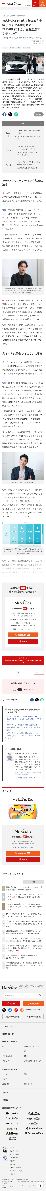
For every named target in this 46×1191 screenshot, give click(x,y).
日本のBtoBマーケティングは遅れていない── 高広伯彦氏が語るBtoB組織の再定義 (24, 888)
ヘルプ (12, 1148)
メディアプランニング (32, 1061)
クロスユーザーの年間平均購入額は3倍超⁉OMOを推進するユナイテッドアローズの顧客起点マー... (23, 727)
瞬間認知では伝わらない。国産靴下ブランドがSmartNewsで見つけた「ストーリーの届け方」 (23, 932)
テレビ (5, 48)
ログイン (24, 641)
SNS (25, 1056)
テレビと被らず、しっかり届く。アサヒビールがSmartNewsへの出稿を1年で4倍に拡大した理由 (24, 939)
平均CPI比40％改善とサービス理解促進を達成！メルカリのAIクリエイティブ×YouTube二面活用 (24, 905)
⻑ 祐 (4, 38)
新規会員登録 (24, 635)
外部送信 (12, 1174)
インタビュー (7, 1074)
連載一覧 (5, 1084)
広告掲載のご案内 (12, 1016)
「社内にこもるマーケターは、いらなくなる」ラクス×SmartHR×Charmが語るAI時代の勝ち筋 (24, 895)
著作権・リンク (15, 1151)
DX (3, 1046)
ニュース (6, 1026)
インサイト (6, 1061)
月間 (33, 882)
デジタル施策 (7, 1056)
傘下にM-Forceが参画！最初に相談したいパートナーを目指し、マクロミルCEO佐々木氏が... (23, 734)
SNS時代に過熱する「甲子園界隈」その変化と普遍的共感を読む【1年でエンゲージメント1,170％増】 (24, 965)
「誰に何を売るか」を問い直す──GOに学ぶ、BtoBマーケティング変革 (23, 956)
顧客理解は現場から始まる (27, 168)
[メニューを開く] (3, 3)
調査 (25, 1074)
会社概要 (12, 1164)
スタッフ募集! (14, 1154)
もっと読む (9, 738)
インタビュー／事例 (15, 48)
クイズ (26, 1079)
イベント (6, 1092)
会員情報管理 (14, 1157)
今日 (12, 882)
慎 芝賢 (21, 38)
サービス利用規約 (15, 1167)
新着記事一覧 (8, 1034)
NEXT (38, 672)
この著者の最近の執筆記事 (25, 777)
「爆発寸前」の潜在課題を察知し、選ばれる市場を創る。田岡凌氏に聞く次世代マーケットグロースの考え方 (24, 948)
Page (8, 150)
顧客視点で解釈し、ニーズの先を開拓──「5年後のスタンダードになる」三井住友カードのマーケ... (23, 718)
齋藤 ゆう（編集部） (33, 38)
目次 (23, 123)
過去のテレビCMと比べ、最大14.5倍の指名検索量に (28, 163)
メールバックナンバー (24, 629)
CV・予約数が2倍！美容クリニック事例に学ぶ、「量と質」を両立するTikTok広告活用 (24, 915)
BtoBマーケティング (31, 1046)
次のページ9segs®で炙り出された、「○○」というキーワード (23, 660)
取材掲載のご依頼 (34, 1016)
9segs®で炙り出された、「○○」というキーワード (26, 147)
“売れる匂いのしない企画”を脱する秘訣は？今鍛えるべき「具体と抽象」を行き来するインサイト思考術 (25, 923)
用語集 (5, 1100)
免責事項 (12, 1161)
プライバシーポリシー (17, 1171)
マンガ (4, 1079)
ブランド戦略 (26, 48)
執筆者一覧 (28, 1084)
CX (25, 1051)
